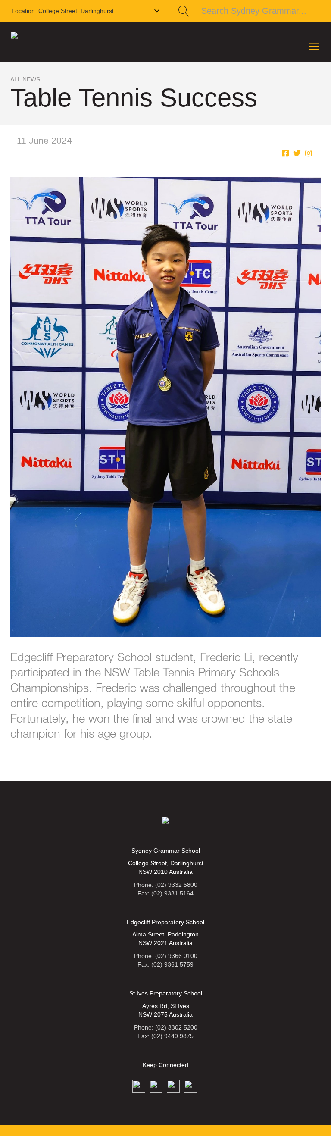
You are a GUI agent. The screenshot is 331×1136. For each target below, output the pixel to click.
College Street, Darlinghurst (63, 10)
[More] (308, 153)
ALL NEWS (25, 79)
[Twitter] (297, 153)
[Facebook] (285, 153)
